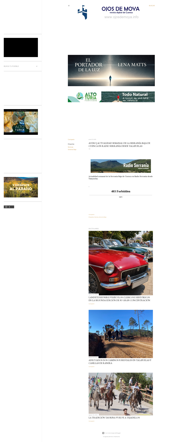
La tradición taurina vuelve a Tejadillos (114, 417)
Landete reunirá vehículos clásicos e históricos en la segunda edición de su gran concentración (119, 299)
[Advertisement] (109, 34)
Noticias (70, 147)
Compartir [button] (71, 139)
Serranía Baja (72, 149)
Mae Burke (117, 436)
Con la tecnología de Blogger (113, 433)
